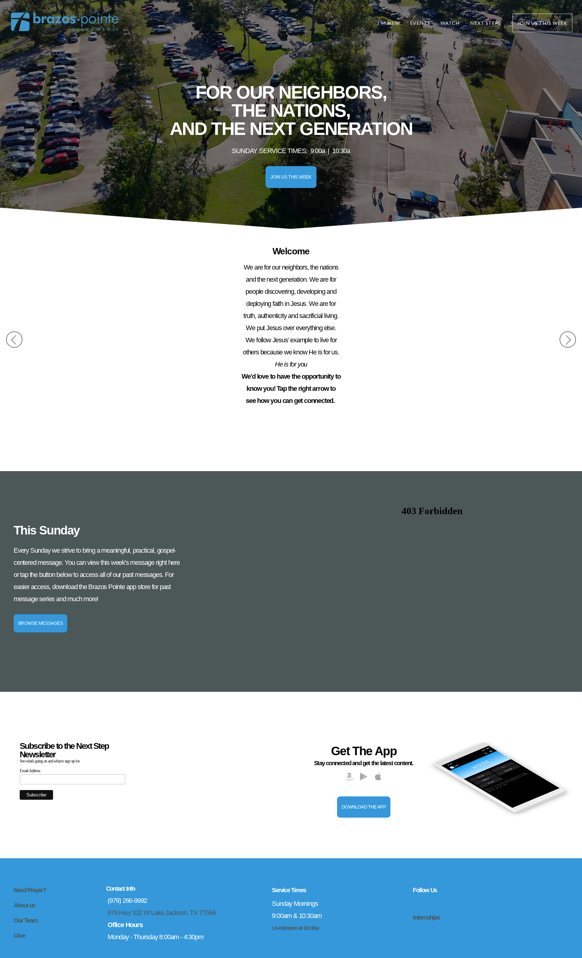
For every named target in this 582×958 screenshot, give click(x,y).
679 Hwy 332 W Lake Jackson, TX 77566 (162, 912)
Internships (426, 917)
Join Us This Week (542, 23)
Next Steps (486, 23)
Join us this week (291, 176)
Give (19, 935)
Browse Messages (40, 623)
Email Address (30, 771)
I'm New (389, 23)
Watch (450, 23)
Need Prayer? (30, 890)
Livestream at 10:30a (295, 928)
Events (420, 23)
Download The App (364, 806)
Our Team (26, 920)
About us (24, 905)
